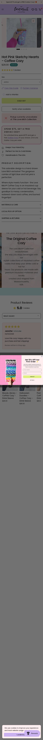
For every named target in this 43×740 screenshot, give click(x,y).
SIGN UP (32, 376)
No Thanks (32, 380)
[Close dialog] (41, 356)
